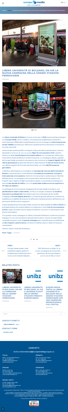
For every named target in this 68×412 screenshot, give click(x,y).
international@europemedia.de (44, 373)
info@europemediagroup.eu (9, 360)
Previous (5, 105)
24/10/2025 (5, 301)
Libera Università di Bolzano (19, 229)
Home (4, 10)
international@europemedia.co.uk (11, 385)
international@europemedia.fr (44, 360)
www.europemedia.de (41, 374)
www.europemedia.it (8, 362)
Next (63, 105)
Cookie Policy (32, 398)
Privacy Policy (24, 398)
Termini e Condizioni (41, 398)
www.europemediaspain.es (9, 374)
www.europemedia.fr (41, 362)
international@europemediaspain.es (12, 373)
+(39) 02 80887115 (9, 324)
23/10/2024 (27, 301)
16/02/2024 (49, 307)
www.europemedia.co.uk (9, 386)
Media (9, 10)
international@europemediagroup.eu (36, 352)
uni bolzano (16, 232)
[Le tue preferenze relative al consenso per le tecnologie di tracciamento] (2, 409)
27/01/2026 (5, 79)
